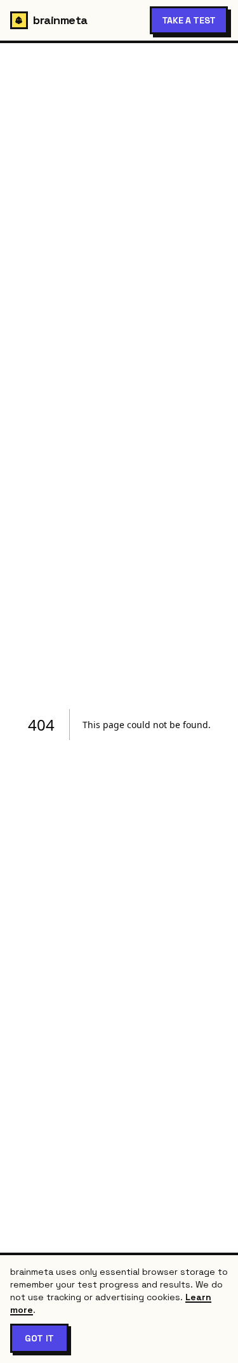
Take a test (189, 20)
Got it (39, 1338)
